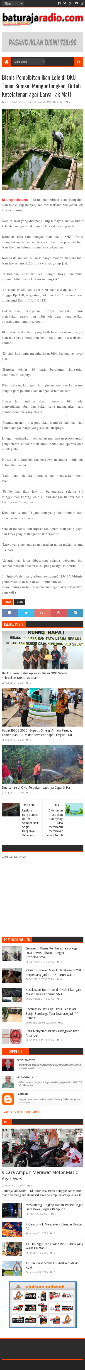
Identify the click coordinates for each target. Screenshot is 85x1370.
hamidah (22, 1094)
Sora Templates (36, 1364)
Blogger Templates (61, 1364)
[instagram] (81, 3)
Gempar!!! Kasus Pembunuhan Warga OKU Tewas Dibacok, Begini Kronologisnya (52, 953)
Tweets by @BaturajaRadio (20, 1112)
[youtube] (76, 3)
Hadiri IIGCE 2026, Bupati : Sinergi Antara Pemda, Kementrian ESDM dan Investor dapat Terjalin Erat (37, 733)
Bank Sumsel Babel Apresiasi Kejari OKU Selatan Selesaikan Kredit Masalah (35, 675)
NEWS (20, 602)
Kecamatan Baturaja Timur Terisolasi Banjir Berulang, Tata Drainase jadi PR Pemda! (52, 1013)
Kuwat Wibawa (26, 1060)
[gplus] (70, 3)
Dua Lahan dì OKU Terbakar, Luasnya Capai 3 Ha (36, 787)
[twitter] (64, 3)
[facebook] (59, 3)
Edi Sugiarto (25, 1077)
